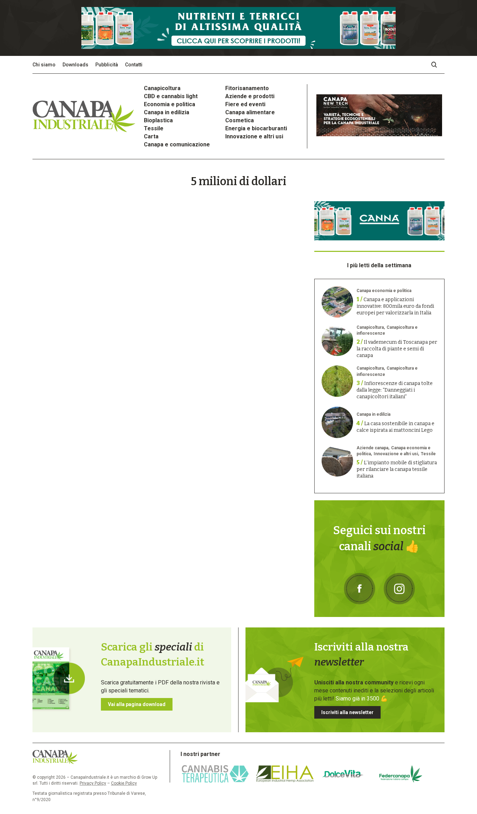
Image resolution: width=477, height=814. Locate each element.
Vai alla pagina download (137, 704)
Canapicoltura (162, 88)
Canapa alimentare (250, 112)
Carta (151, 136)
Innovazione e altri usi (254, 136)
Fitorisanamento (247, 88)
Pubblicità (106, 64)
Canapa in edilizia (166, 112)
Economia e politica (169, 104)
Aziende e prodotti (249, 96)
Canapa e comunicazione (177, 144)
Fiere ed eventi (245, 104)
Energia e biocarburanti (256, 128)
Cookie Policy (124, 783)
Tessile (153, 128)
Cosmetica (239, 120)
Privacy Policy (93, 783)
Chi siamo (44, 64)
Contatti (133, 64)
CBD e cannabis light (171, 96)
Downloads (75, 64)
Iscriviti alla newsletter (347, 712)
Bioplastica (158, 120)
